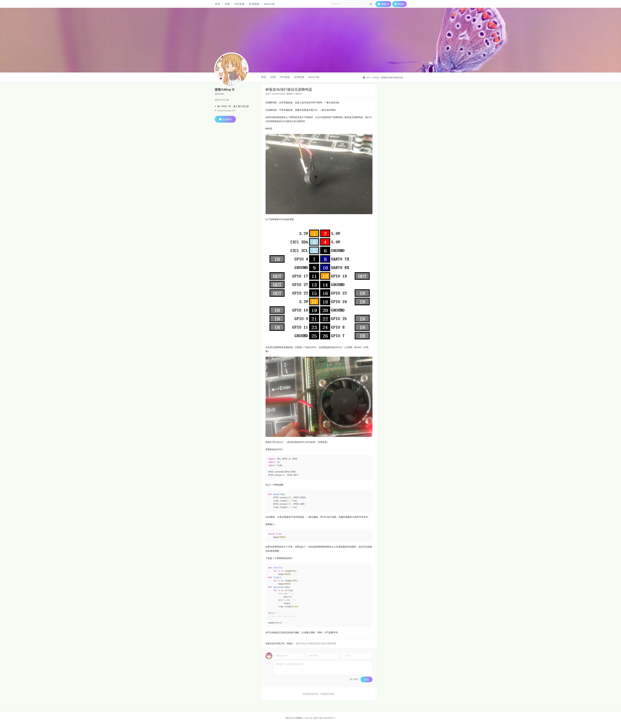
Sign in (383, 4)
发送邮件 (225, 119)
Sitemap (309, 718)
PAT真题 (239, 4)
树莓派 (376, 77)
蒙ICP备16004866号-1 (324, 718)
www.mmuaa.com (226, 110)
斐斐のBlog (300, 643)
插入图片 (354, 679)
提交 (366, 679)
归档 (227, 4)
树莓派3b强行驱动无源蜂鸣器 (322, 643)
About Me (269, 4)
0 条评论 (298, 94)
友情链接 (254, 4)
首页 (217, 4)
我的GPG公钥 (222, 100)
